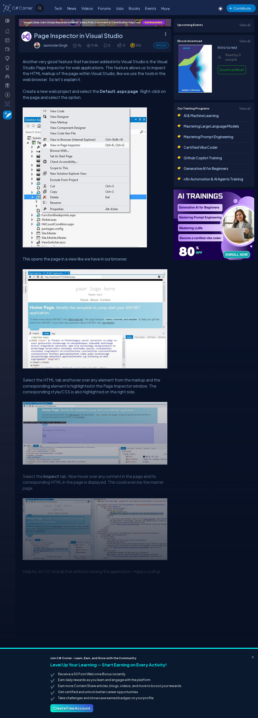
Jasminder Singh (55, 45)
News (71, 8)
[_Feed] (8, 31)
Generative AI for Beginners (206, 168)
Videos (87, 8)
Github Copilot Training (203, 158)
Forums (104, 8)
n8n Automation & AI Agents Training (213, 179)
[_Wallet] (8, 49)
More (165, 8)
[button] (119, 45)
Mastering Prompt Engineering (208, 136)
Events (150, 8)
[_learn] (8, 58)
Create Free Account (71, 708)
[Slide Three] (150, 22)
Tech (58, 8)
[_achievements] (8, 67)
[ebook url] (195, 91)
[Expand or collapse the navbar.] (8, 21)
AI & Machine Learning (201, 115)
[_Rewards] (8, 94)
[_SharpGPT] (8, 103)
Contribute (242, 8)
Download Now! (232, 70)
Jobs (120, 8)
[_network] (8, 76)
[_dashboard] (8, 40)
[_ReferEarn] (8, 85)
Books (134, 8)
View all (244, 25)
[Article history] (75, 45)
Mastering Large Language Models (211, 126)
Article (161, 45)
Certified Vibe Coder (201, 147)
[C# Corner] (7, 8)
